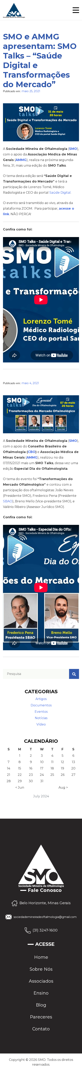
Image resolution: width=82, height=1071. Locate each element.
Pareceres (41, 1017)
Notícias (41, 718)
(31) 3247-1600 (45, 930)
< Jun (19, 787)
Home (41, 957)
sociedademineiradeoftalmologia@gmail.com (45, 917)
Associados (41, 981)
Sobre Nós (41, 969)
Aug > (63, 787)
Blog (41, 1005)
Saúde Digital (60, 192)
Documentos (41, 705)
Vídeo (41, 724)
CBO (31, 452)
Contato (41, 1029)
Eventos (41, 712)
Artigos (41, 699)
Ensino (41, 993)
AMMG (21, 160)
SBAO (7, 501)
